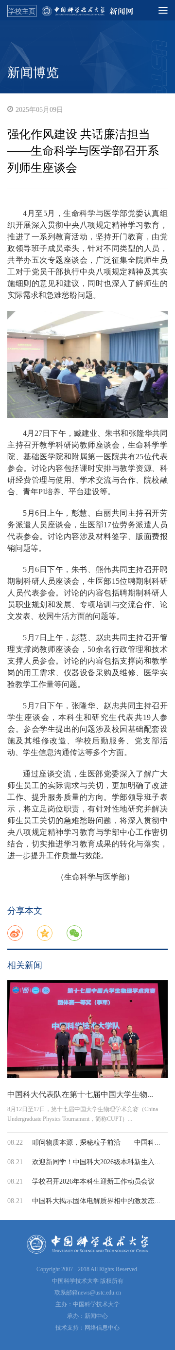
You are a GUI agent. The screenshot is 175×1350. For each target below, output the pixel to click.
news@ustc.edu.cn (99, 1292)
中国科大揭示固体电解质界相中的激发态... (96, 1201)
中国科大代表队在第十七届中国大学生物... (80, 1094)
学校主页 (21, 11)
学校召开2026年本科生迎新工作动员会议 (93, 1181)
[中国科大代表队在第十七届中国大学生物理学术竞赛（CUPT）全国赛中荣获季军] (87, 1029)
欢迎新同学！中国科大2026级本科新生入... (96, 1162)
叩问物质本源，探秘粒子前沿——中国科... (96, 1142)
